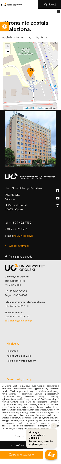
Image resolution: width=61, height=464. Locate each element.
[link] (4, 26)
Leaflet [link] (26, 108)
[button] (58, 12)
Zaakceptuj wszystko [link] (21, 454)
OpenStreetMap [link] (39, 108)
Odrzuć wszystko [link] (21, 445)
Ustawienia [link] (21, 436)
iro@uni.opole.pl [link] (23, 235)
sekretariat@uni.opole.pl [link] (18, 320)
